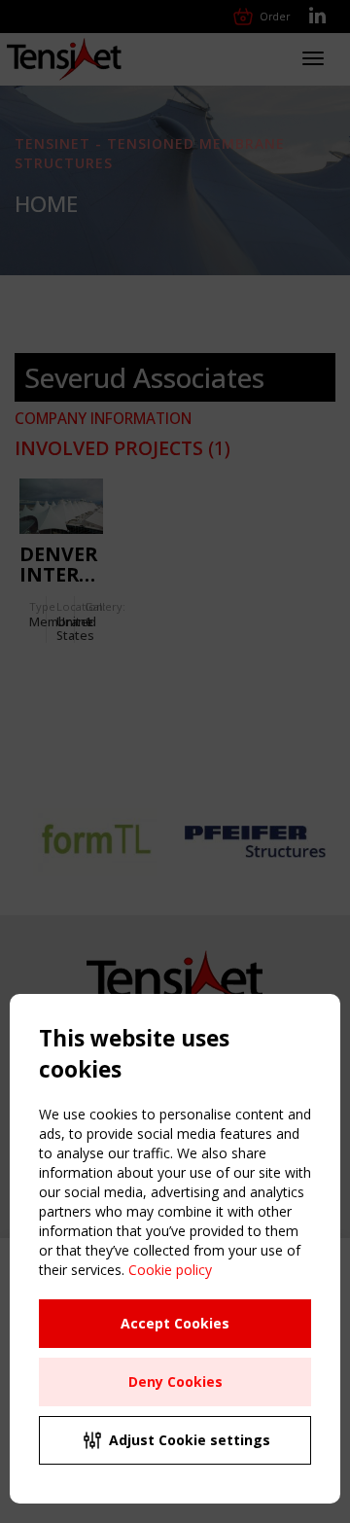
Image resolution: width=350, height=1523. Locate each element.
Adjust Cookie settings (189, 1440)
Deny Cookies (175, 1381)
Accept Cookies (175, 1323)
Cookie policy (170, 1269)
